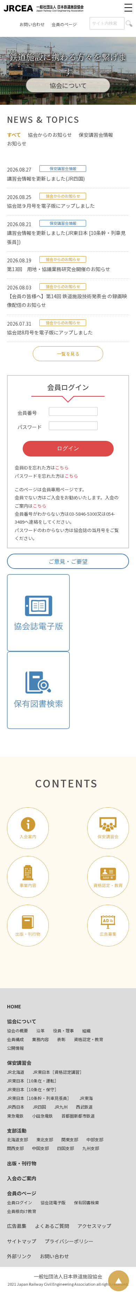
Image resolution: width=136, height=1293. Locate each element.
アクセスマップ (94, 1225)
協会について (21, 1021)
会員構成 (15, 1039)
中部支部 (94, 1139)
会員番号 (27, 412)
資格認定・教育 (88, 1039)
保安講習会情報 (96, 134)
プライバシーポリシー (69, 1241)
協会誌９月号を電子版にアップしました (51, 205)
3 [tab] (68, 96)
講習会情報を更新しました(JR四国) (46, 178)
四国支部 (65, 1148)
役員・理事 (63, 1030)
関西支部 (15, 1148)
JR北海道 (15, 1072)
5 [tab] (88, 96)
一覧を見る (68, 353)
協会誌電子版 (53, 1202)
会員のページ (64, 24)
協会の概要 (17, 1030)
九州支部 (90, 1148)
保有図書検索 (86, 1202)
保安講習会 (19, 1062)
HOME (14, 1006)
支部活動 (17, 1130)
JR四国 (39, 1107)
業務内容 (40, 1039)
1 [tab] (47, 96)
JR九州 (61, 1107)
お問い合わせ (32, 24)
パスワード (29, 426)
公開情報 (15, 1048)
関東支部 (69, 1139)
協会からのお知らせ (50, 134)
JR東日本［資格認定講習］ (58, 1072)
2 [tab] (57, 96)
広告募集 (17, 1225)
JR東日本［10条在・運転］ (33, 1081)
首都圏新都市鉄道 (78, 1116)
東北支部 (44, 1139)
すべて (14, 134)
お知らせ (17, 143)
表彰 (61, 1039)
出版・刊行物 (21, 1163)
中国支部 (40, 1148)
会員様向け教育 (21, 1211)
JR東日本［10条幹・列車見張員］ (39, 1098)
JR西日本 (15, 1107)
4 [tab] (78, 96)
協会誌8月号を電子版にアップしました (50, 332)
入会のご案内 (21, 1178)
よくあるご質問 (52, 1225)
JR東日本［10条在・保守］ (33, 1089)
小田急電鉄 (42, 1116)
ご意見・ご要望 (68, 561)
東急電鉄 (15, 1116)
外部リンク (19, 1256)
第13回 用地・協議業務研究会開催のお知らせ (58, 268)
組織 (86, 1030)
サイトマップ (21, 1241)
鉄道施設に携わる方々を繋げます (68, 64)
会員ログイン (19, 1202)
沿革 (40, 1030)
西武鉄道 (84, 1107)
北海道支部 (17, 1139)
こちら (62, 467)
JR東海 (86, 1098)
